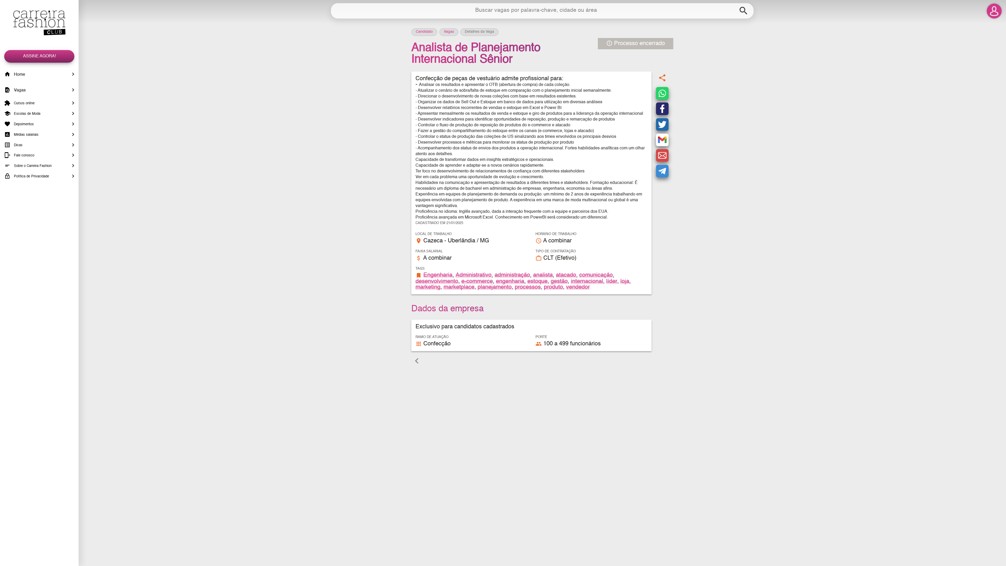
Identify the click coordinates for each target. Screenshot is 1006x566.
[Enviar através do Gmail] (662, 140)
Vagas (19, 90)
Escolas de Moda (26, 114)
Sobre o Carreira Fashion (32, 166)
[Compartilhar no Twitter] (662, 124)
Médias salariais (26, 135)
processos (528, 287)
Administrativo (473, 275)
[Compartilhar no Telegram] (662, 171)
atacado (566, 275)
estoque (537, 281)
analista (543, 275)
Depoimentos (23, 124)
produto (553, 287)
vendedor (578, 287)
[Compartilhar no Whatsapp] (662, 93)
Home (19, 75)
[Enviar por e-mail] (662, 155)
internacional (587, 281)
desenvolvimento (436, 281)
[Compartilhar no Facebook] (662, 108)
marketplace (459, 287)
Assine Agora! (39, 56)
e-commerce (477, 281)
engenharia (510, 281)
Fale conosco (23, 155)
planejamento (495, 287)
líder (611, 281)
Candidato (424, 32)
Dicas (18, 145)
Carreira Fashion (39, 22)
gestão (559, 281)
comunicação (596, 275)
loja (624, 281)
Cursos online (24, 103)
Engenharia (437, 275)
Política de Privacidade (31, 176)
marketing (427, 287)
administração (512, 275)
